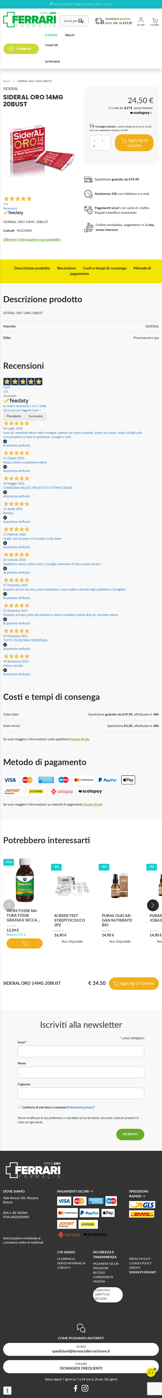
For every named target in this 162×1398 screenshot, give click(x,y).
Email (22, 1042)
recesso (99, 1273)
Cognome (24, 1084)
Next (153, 905)
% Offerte (51, 35)
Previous (9, 905)
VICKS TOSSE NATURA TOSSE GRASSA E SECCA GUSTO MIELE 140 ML (22, 920)
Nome (22, 1063)
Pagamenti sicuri (106, 1264)
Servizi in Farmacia (71, 1263)
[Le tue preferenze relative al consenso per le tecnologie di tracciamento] (7, 1391)
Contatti (64, 1268)
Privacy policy (140, 1259)
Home (6, 81)
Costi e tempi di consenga (104, 268)
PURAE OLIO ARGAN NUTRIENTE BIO (117, 920)
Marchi (69, 35)
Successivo (36, 416)
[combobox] (74, 21)
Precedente (14, 416)
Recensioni (66, 268)
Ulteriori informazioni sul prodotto (32, 240)
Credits (134, 1268)
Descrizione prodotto (32, 268)
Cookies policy (140, 1263)
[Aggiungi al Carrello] (25, 943)
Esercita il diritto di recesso (103, 1294)
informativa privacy (81, 1107)
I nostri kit (51, 45)
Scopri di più (80, 739)
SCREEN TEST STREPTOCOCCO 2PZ (69, 920)
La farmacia (52, 61)
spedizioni (100, 1268)
